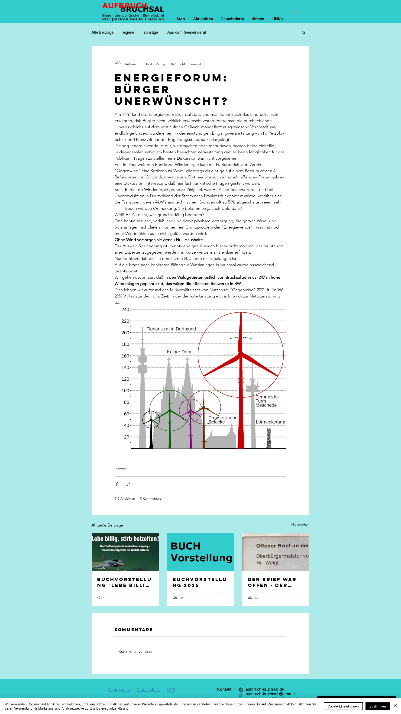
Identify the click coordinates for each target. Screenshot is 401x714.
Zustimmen (377, 706)
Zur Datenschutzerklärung (109, 708)
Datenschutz (148, 690)
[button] (303, 32)
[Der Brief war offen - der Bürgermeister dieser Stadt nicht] (275, 552)
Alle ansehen (300, 524)
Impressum (119, 690)
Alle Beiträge (102, 32)
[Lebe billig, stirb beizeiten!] (125, 552)
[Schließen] (395, 706)
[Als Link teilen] (128, 484)
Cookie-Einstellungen (343, 706)
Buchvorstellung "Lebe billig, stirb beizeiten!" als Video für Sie (125, 582)
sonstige (150, 32)
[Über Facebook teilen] (117, 484)
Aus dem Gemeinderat (186, 32)
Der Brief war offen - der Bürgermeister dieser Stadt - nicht (274, 582)
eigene (128, 32)
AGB (171, 690)
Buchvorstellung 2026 (200, 582)
